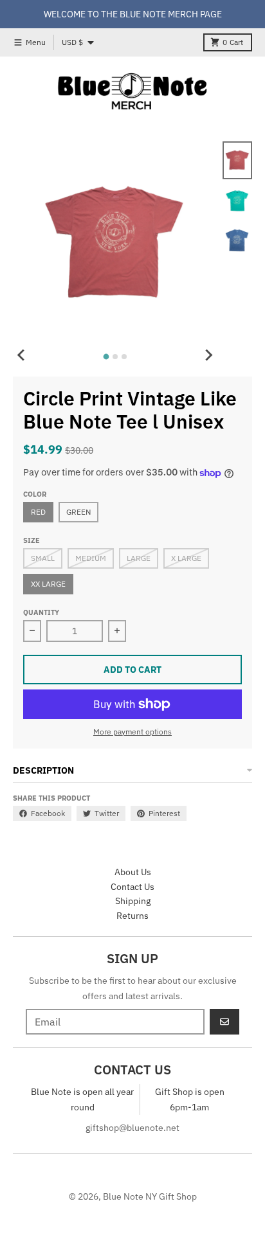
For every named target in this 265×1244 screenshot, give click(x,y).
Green (78, 512)
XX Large (48, 584)
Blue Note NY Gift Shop (150, 1196)
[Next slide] (208, 355)
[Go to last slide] (22, 355)
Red (38, 512)
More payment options (132, 731)
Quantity (41, 612)
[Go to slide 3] (124, 356)
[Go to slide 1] (106, 357)
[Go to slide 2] (115, 356)
